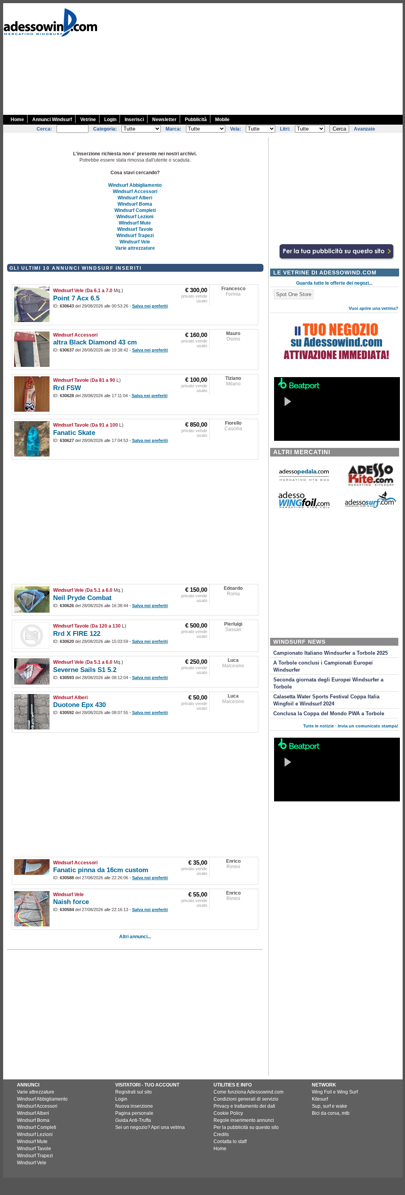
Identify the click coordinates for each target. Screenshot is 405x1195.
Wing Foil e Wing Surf (335, 1092)
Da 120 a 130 (106, 626)
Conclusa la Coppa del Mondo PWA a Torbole (328, 713)
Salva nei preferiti (150, 306)
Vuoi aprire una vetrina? (373, 308)
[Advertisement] (263, 58)
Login (110, 119)
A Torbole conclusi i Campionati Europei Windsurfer (323, 666)
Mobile (222, 119)
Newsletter (164, 119)
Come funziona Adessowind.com (249, 1092)
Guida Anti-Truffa (133, 1120)
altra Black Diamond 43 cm (95, 342)
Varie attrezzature (135, 248)
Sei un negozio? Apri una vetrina (150, 1127)
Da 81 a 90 (103, 380)
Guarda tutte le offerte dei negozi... (334, 283)
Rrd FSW (67, 388)
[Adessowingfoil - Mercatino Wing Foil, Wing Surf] (304, 506)
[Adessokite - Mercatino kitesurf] (370, 487)
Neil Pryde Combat (82, 598)
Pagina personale (134, 1113)
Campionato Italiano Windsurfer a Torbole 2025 (330, 653)
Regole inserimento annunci (244, 1120)
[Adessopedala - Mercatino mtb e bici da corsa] (304, 481)
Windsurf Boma (135, 204)
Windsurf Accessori (135, 191)
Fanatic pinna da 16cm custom (100, 870)
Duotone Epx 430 (79, 705)
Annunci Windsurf (52, 119)
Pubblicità (196, 119)
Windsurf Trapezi (135, 235)
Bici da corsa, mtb (331, 1113)
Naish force (71, 902)
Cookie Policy (228, 1113)
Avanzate (364, 129)
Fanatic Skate (74, 432)
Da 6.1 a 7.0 (99, 290)
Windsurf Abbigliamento (135, 185)
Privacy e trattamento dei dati (244, 1106)
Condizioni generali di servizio (246, 1099)
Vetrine (88, 119)
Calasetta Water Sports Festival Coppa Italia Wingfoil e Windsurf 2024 (326, 700)
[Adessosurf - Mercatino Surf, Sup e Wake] (370, 507)
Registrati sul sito (133, 1092)
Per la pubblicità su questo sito (246, 1127)
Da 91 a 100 (105, 425)
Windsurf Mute (135, 223)
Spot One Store (293, 294)
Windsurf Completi (135, 210)
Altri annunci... (135, 936)
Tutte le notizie (318, 726)
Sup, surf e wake (329, 1106)
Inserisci (134, 119)
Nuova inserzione (134, 1106)
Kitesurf (320, 1099)
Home (17, 119)
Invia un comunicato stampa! (368, 726)
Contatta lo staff (230, 1141)
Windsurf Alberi (135, 198)
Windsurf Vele (135, 242)
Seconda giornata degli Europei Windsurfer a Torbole (328, 683)
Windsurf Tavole (135, 229)
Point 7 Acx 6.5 (76, 298)
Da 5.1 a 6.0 (99, 590)
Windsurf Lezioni (134, 216)
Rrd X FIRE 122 (76, 633)
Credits (221, 1134)
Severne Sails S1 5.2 (84, 670)
